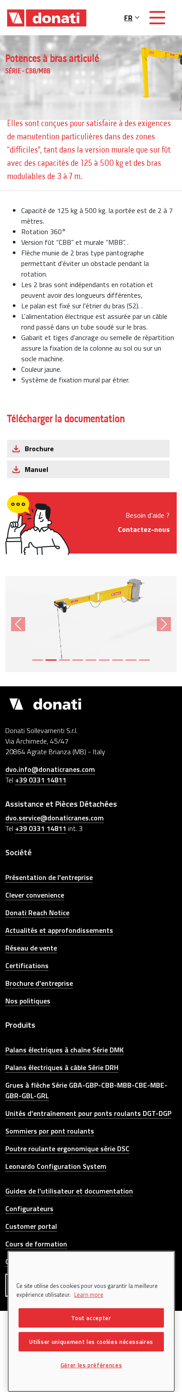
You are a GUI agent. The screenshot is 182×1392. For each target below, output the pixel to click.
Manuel (36, 469)
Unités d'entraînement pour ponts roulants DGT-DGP (88, 1113)
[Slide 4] (77, 660)
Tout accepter (91, 1317)
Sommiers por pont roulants (49, 1131)
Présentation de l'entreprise (49, 877)
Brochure (39, 448)
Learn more (88, 1294)
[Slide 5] (91, 660)
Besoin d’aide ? (144, 522)
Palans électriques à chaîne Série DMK (64, 1049)
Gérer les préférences (91, 1365)
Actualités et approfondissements (59, 930)
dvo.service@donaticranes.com (54, 817)
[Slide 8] (130, 660)
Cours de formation (36, 1244)
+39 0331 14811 (40, 780)
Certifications (27, 965)
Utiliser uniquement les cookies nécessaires (91, 1341)
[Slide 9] (144, 660)
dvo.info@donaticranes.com (50, 769)
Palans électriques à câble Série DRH (61, 1067)
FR (128, 17)
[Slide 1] (37, 660)
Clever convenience (34, 895)
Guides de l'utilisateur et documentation (69, 1191)
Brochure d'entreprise (39, 983)
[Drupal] (47, 17)
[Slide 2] (51, 660)
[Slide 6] (104, 660)
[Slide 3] (64, 660)
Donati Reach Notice (37, 912)
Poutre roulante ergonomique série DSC (67, 1148)
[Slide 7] (117, 660)
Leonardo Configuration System (55, 1166)
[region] (91, 1321)
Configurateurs (29, 1208)
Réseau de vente (31, 948)
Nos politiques (27, 1000)
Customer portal (31, 1226)
